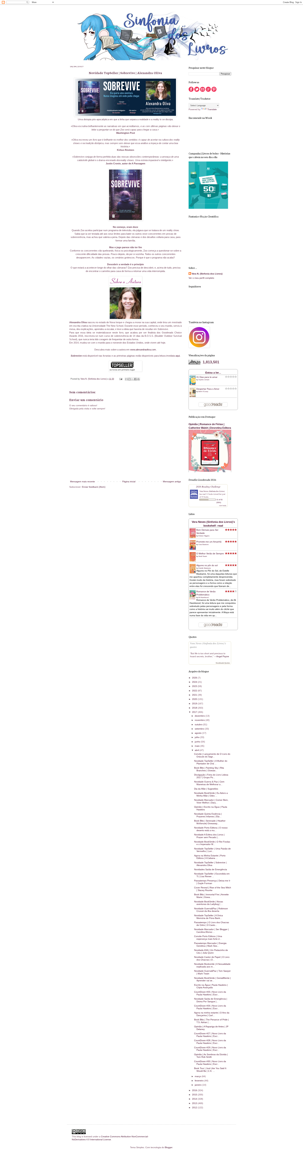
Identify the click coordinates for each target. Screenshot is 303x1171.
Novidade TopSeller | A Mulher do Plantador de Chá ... (210, 762)
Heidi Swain (203, 556)
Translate (212, 109)
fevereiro (199, 1080)
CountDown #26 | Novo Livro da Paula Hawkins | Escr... (210, 1007)
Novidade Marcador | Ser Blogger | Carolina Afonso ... (211, 930)
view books (222, 505)
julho (197, 737)
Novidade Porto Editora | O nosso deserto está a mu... (211, 829)
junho (198, 741)
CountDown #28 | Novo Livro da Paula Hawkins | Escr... (210, 1041)
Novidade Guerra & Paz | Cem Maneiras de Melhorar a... (209, 783)
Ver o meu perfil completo (201, 278)
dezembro (200, 716)
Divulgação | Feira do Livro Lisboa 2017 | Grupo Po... (211, 776)
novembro (200, 720)
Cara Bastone (204, 544)
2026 (195, 677)
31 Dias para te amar (206, 377)
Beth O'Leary (203, 391)
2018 (195, 708)
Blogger (168, 1147)
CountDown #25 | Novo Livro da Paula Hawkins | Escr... (210, 993)
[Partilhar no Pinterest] (138, 379)
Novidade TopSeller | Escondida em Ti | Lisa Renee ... (212, 875)
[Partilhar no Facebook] (135, 379)
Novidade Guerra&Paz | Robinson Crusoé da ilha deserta (211, 909)
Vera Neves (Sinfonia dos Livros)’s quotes (208, 645)
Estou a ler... (213, 372)
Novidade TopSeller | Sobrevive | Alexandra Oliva (210, 863)
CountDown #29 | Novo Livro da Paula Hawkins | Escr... (210, 1048)
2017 (195, 712)
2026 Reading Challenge (208, 486)
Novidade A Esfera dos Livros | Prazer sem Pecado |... (209, 836)
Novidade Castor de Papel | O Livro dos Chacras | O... (211, 958)
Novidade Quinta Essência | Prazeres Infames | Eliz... (208, 815)
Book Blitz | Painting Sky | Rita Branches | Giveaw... (209, 769)
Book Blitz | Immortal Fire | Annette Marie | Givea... (211, 895)
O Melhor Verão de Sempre (210, 553)
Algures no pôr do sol (207, 565)
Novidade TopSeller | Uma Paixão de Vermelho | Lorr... (212, 850)
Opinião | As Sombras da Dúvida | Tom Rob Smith (211, 1055)
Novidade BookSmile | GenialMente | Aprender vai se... (212, 979)
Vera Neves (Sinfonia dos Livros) (212, 491)
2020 (195, 699)
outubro (199, 724)
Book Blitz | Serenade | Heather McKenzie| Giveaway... (210, 822)
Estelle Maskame (205, 568)
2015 (195, 1094)
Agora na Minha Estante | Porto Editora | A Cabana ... (210, 857)
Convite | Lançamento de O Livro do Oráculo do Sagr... (212, 755)
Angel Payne (222, 656)
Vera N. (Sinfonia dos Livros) (207, 273)
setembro (200, 728)
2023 (195, 686)
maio (197, 746)
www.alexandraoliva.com (143, 349)
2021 (195, 695)
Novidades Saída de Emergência (210, 869)
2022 (195, 690)
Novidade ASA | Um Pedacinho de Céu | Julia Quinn (211, 951)
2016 (195, 1090)
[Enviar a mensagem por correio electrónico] (121, 379)
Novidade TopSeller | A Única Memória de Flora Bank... (208, 916)
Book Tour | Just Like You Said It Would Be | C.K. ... (210, 1069)
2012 (195, 1107)
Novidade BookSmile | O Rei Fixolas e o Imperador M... (212, 843)
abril (197, 750)
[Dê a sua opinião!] (129, 379)
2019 (195, 703)
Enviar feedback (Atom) (93, 487)
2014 (195, 1099)
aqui (177, 355)
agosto (198, 733)
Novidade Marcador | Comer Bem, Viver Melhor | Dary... (211, 801)
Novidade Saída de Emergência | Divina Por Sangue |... (210, 1000)
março (198, 1076)
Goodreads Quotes (223, 663)
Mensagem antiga (172, 481)
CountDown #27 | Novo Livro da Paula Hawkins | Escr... (210, 1034)
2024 (195, 682)
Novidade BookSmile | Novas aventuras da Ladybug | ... (208, 903)
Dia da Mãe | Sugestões (206, 788)
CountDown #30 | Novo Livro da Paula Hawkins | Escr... (210, 1062)
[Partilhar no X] (132, 379)
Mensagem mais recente (82, 481)
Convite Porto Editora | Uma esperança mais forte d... (208, 937)
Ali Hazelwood (203, 597)
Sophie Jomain (204, 380)
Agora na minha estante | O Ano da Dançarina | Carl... (211, 1014)
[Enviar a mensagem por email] (126, 379)
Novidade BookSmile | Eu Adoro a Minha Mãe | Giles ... (211, 794)
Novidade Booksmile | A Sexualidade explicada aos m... (212, 965)
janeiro (198, 1085)
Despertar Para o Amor (207, 389)
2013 (195, 1103)
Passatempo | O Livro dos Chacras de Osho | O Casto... (211, 923)
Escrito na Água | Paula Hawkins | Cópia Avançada (211, 986)
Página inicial (128, 481)
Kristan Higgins (204, 536)
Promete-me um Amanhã (208, 541)
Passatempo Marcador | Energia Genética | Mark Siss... (210, 944)
